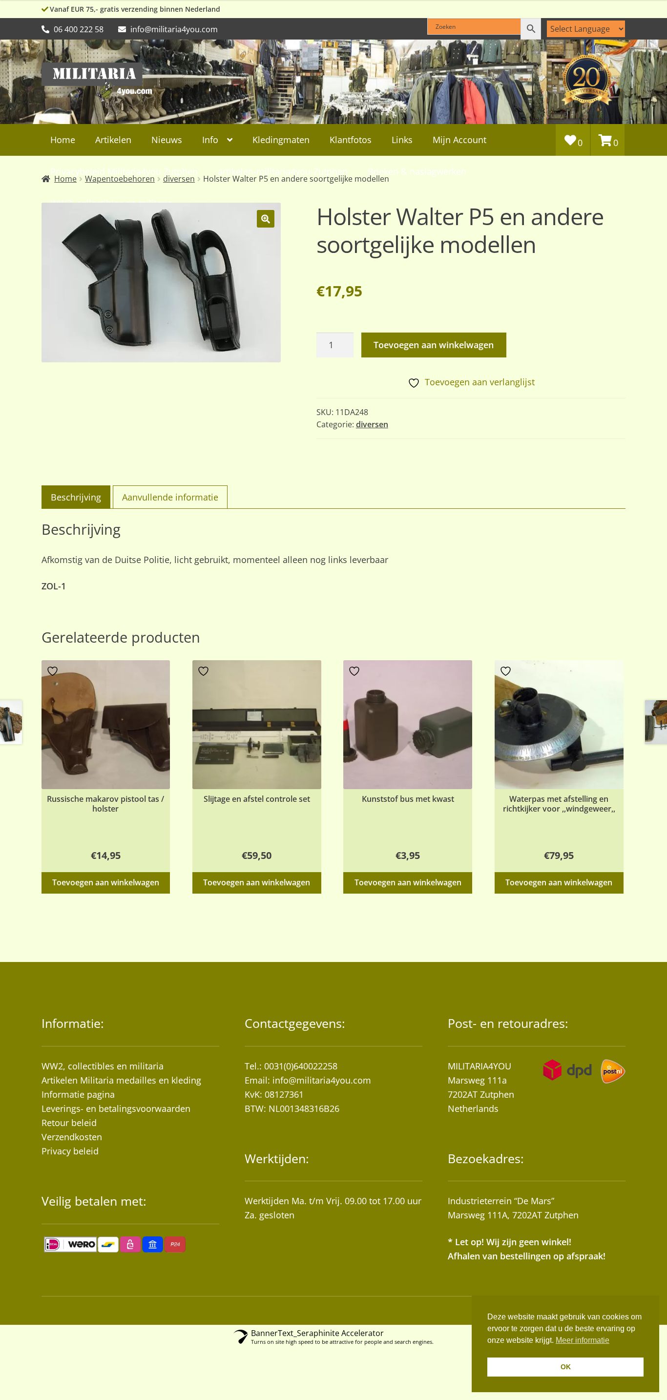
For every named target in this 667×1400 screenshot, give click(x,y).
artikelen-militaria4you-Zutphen (283, 171)
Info (210, 140)
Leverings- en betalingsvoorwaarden (116, 1108)
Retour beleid (69, 1122)
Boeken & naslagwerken (417, 171)
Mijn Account (459, 140)
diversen (372, 424)
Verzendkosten (72, 1137)
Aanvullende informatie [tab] (170, 497)
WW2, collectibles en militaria (103, 1066)
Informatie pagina (78, 1094)
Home (62, 140)
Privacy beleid (70, 1151)
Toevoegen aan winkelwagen (434, 345)
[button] (265, 219)
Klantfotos (351, 140)
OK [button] (566, 1367)
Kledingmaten (281, 140)
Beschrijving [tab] (76, 497)
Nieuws (166, 140)
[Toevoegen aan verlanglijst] (53, 671)
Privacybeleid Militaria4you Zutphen (124, 171)
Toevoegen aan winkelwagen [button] (105, 882)
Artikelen (113, 140)
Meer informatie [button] (582, 1340)
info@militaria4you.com (321, 1080)
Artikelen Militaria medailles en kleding (121, 1080)
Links (402, 140)
